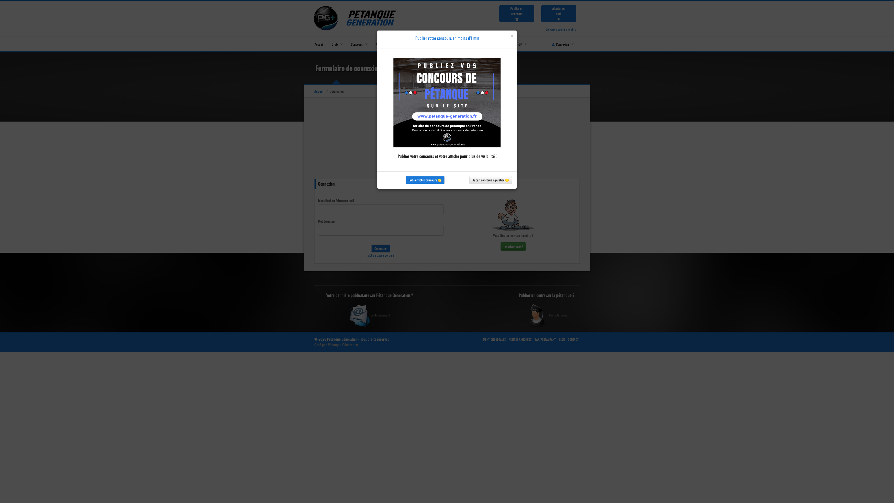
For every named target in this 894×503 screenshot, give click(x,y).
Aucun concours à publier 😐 (490, 179)
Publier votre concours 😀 (425, 179)
